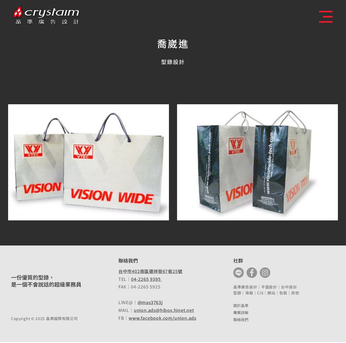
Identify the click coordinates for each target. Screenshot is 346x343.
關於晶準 (240, 305)
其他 (295, 292)
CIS (260, 292)
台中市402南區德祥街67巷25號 (150, 271)
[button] (325, 17)
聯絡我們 (240, 319)
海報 (249, 292)
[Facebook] (252, 272)
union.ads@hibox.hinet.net (164, 310)
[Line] (238, 272)
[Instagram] (265, 272)
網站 (271, 292)
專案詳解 (240, 312)
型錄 (237, 292)
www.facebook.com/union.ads (162, 318)
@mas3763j (150, 302)
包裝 (283, 292)
